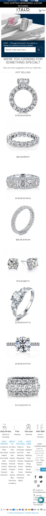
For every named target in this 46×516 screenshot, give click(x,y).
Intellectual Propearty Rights (20, 477)
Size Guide (4, 452)
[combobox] (20, 49)
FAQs (4, 450)
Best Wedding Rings (28, 455)
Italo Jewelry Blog (12, 475)
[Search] (39, 49)
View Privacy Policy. (40, 462)
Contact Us (4, 447)
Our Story (12, 447)
